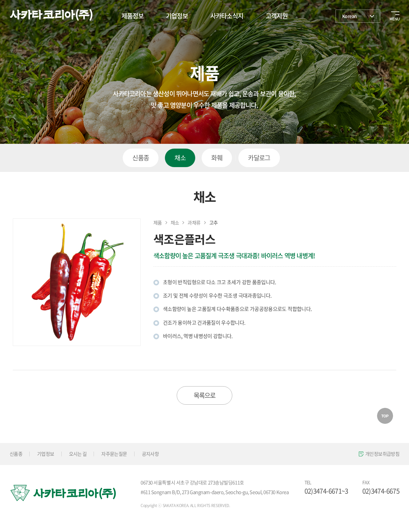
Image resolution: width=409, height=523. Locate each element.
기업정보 (177, 15)
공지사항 (150, 453)
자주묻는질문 (114, 453)
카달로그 (259, 157)
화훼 (216, 157)
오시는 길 (78, 453)
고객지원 (277, 15)
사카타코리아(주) (51, 15)
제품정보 (132, 15)
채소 (180, 157)
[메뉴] (393, 14)
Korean (349, 16)
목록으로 (205, 395)
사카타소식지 (226, 15)
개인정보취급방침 (382, 453)
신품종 (140, 157)
